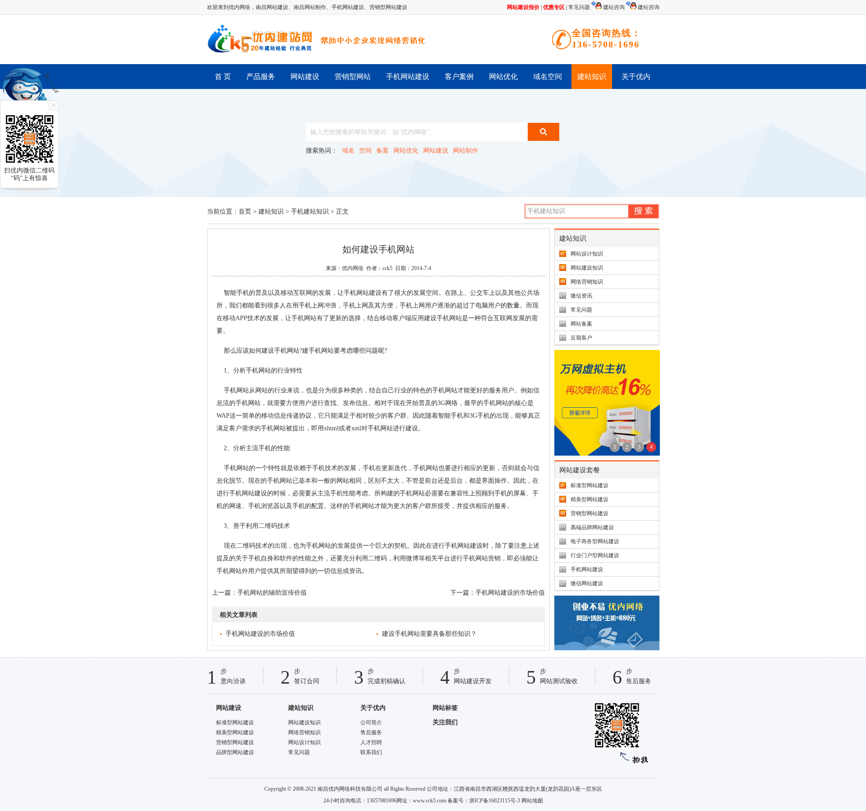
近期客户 (581, 338)
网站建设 (304, 76)
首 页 (223, 76)
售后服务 (371, 732)
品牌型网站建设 (235, 752)
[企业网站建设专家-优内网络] (261, 39)
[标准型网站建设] (606, 648)
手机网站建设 (348, 7)
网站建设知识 (587, 268)
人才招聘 (371, 742)
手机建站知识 (310, 211)
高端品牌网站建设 (592, 527)
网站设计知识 (587, 254)
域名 (348, 150)
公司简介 (371, 722)
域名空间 (547, 76)
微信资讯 (581, 296)
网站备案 (581, 324)
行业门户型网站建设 (595, 555)
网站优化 (503, 76)
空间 (365, 150)
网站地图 (532, 800)
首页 (245, 211)
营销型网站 (353, 76)
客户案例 (459, 76)
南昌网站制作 (310, 7)
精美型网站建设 (589, 499)
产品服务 (260, 76)
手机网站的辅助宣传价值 (272, 592)
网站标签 (445, 707)
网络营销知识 (587, 282)
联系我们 (371, 752)
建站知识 (591, 76)
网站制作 (465, 150)
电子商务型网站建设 (595, 541)
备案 (382, 150)
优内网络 (353, 268)
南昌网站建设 (272, 7)
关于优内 (636, 76)
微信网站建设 (587, 583)
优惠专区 (554, 7)
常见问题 (579, 7)
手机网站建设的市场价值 (510, 592)
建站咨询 (613, 7)
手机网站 (449, 318)
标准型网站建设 (589, 485)
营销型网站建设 (388, 7)
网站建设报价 (523, 7)
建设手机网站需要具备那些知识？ (429, 633)
